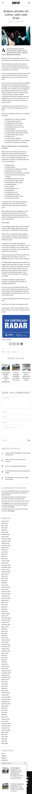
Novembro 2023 (6, 594)
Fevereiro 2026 (6, 534)
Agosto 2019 (5, 706)
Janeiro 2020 (5, 695)
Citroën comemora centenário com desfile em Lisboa (17, 786)
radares (14, 351)
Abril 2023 (4, 609)
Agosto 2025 (5, 547)
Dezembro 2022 (6, 618)
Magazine (4, 758)
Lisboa (8, 351)
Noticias (11, 21)
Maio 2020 (5, 686)
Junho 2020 (5, 684)
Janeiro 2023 (5, 616)
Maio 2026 (4, 528)
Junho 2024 (5, 578)
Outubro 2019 (5, 701)
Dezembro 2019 (6, 697)
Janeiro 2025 (5, 563)
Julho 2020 (5, 682)
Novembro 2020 (6, 673)
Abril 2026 (4, 530)
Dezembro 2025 (6, 539)
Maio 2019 (4, 712)
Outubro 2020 (5, 675)
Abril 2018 (4, 741)
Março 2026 (5, 532)
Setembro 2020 (6, 677)
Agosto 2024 (5, 574)
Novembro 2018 (6, 726)
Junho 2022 (5, 631)
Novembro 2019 (6, 699)
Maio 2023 (4, 607)
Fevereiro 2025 (6, 561)
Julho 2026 (4, 523)
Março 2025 (5, 558)
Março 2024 (5, 585)
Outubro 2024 (5, 569)
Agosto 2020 (5, 679)
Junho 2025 (5, 552)
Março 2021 (5, 664)
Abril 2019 (4, 715)
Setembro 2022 (6, 624)
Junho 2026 (5, 525)
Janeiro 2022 (5, 642)
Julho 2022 (4, 629)
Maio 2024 (4, 580)
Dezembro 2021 (6, 644)
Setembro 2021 (6, 651)
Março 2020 (5, 690)
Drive (3, 753)
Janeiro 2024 (5, 589)
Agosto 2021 (5, 653)
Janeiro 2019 (5, 721)
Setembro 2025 (6, 545)
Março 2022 (5, 638)
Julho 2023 (4, 602)
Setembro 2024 (6, 572)
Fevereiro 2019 (6, 719)
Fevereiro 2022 (6, 640)
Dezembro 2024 (6, 565)
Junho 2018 (5, 737)
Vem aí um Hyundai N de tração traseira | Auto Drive (15, 491)
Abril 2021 (4, 662)
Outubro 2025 (5, 543)
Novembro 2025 (6, 541)
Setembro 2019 (6, 704)
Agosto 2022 (5, 627)
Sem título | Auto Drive (8, 497)
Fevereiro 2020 (6, 693)
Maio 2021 (4, 660)
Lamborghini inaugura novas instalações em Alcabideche (15, 771)
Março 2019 (5, 717)
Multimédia (5, 760)
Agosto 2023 (5, 600)
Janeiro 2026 (5, 536)
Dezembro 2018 (6, 723)
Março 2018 (5, 743)
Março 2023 (5, 611)
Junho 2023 (5, 605)
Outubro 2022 (5, 622)
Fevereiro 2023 (6, 613)
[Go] (29, 3)
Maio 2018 (4, 739)
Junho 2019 (5, 710)
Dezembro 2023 (6, 591)
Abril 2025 (4, 556)
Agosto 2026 (5, 521)
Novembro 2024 (6, 567)
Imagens (4, 756)
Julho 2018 (4, 734)
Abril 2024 (4, 583)
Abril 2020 (4, 688)
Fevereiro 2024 (6, 587)
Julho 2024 (4, 576)
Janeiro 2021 (5, 668)
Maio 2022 (4, 633)
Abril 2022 (4, 635)
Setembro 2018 (6, 730)
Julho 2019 (4, 708)
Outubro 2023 (5, 596)
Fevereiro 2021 (5, 666)
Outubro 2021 (5, 649)
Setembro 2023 (6, 598)
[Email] (21, 343)
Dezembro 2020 (6, 671)
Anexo (5, 115)
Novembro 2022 (6, 620)
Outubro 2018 (5, 728)
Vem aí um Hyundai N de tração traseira (15, 466)
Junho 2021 (4, 657)
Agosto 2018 (5, 732)
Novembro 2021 (6, 646)
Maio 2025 (4, 554)
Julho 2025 (4, 550)
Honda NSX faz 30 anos (22, 501)
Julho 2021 (4, 655)
